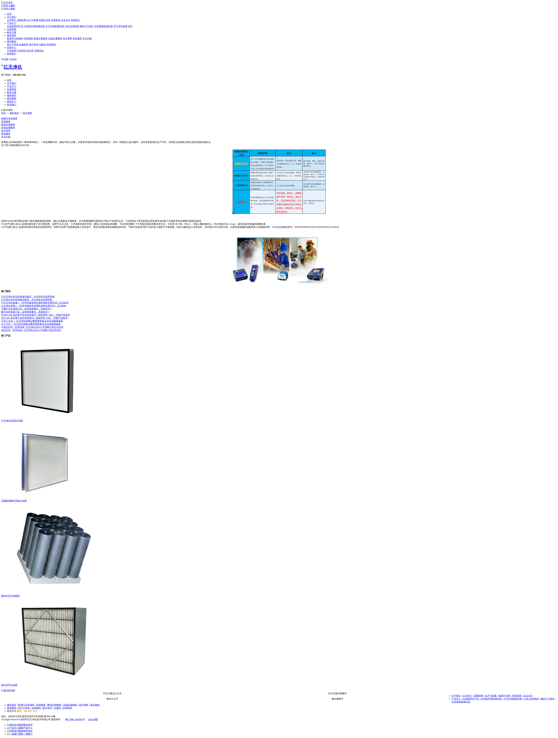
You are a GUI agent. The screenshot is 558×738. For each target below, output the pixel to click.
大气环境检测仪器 (54, 26)
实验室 (42, 44)
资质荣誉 (55, 20)
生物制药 (23, 44)
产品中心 (11, 23)
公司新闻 (11, 50)
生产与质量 (32, 20)
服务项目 (11, 35)
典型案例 (11, 41)
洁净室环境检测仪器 (34, 26)
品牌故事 (21, 20)
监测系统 (11, 29)
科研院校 (51, 44)
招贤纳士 (75, 20)
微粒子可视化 (87, 26)
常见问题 (87, 38)
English (13, 59)
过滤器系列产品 (15, 26)
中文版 (4, 59)
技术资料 (67, 38)
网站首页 (28, 725)
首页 (9, 14)
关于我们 (11, 17)
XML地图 (93, 719)
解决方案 (11, 32)
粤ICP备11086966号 (75, 719)
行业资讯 (21, 50)
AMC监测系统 (72, 26)
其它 (130, 26)
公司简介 (11, 20)
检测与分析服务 (15, 38)
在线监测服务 (55, 38)
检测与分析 (45, 20)
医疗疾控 (33, 44)
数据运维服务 (41, 38)
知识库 (30, 50)
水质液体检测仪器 (103, 26)
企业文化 (65, 20)
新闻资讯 (28, 731)
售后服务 (77, 38)
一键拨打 (28, 734)
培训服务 (28, 38)
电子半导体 (13, 44)
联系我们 (11, 53)
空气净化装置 (120, 26)
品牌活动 (39, 50)
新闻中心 (11, 47)
